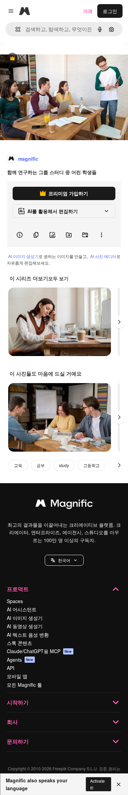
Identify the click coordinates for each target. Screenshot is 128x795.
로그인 (110, 11)
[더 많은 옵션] (101, 235)
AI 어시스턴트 (22, 609)
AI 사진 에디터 (103, 256)
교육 (18, 465)
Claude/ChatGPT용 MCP (39, 651)
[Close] (118, 784)
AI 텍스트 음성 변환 (28, 634)
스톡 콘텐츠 (19, 642)
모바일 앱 (17, 676)
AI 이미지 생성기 (23, 256)
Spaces (15, 601)
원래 (39, 58)
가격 (88, 11)
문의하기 (18, 741)
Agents (20, 659)
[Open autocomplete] (15, 29)
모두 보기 (58, 278)
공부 (41, 465)
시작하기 (18, 702)
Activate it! (97, 784)
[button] (64, 560)
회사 (12, 722)
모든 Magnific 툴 (24, 684)
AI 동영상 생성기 (25, 626)
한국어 (64, 560)
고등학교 (91, 465)
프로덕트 (18, 589)
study (64, 465)
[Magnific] (64, 505)
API (10, 667)
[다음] (119, 322)
